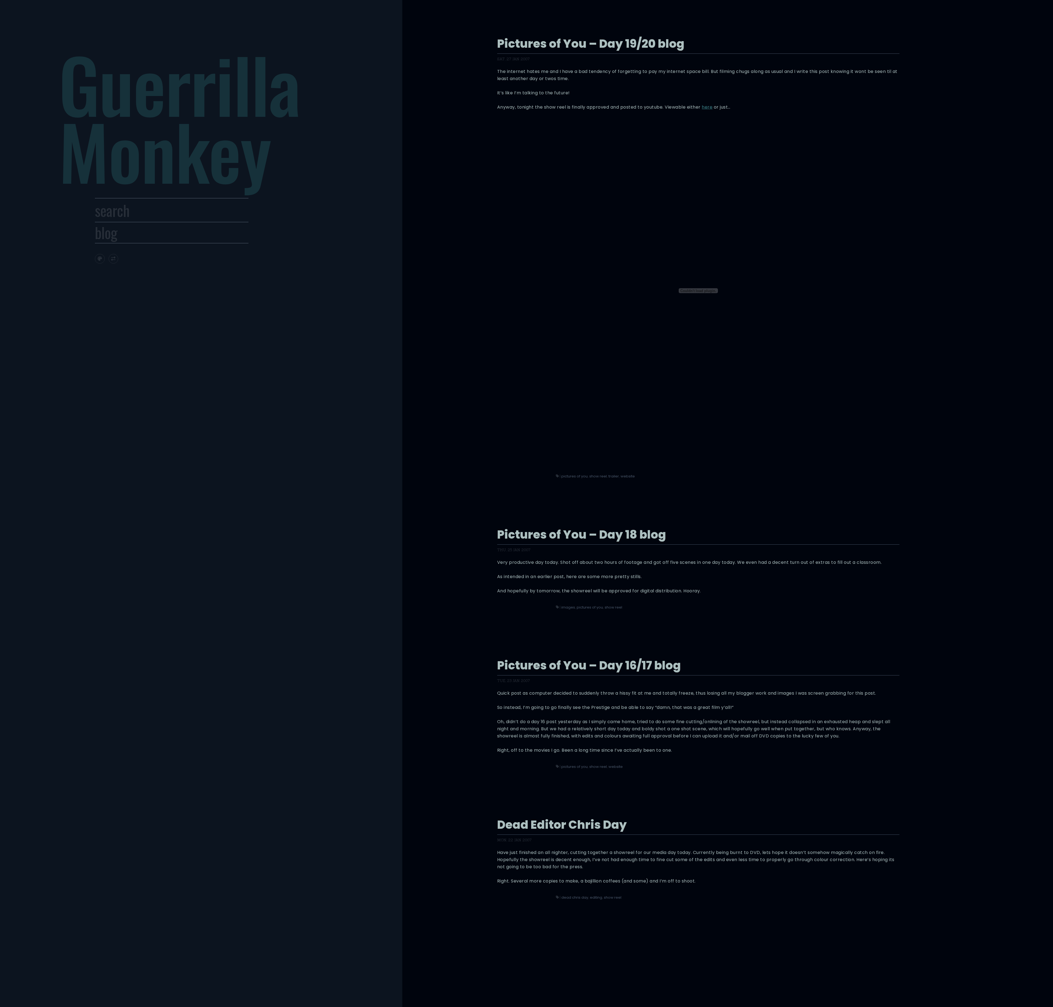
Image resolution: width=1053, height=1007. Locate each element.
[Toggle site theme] (99, 259)
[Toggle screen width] (113, 259)
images (568, 607)
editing (596, 897)
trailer (613, 476)
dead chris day (574, 897)
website (628, 476)
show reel (598, 476)
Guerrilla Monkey (179, 117)
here (707, 107)
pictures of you (574, 476)
